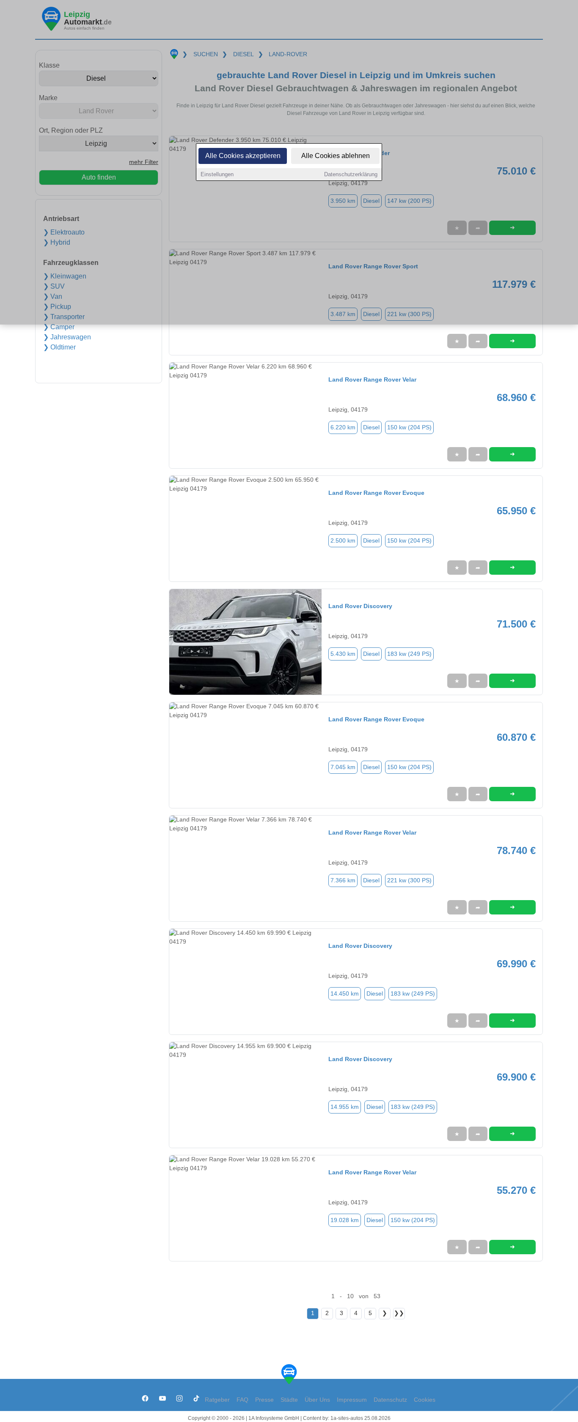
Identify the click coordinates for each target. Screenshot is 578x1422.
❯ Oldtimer (59, 347)
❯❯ (399, 1313)
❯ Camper (58, 326)
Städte (289, 1400)
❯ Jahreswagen (67, 337)
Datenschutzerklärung (350, 174)
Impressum (352, 1400)
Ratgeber (217, 1400)
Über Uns (317, 1400)
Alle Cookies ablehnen (335, 155)
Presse (264, 1400)
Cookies (424, 1400)
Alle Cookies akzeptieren (243, 155)
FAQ (242, 1400)
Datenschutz (390, 1400)
